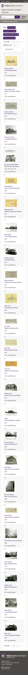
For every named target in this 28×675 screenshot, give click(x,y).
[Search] (17, 17)
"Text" (11, 27)
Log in (25, 1)
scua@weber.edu (7, 667)
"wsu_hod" (9, 31)
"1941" (10, 34)
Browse (8, 1)
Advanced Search (23, 17)
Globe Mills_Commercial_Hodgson (13, 540)
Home (3, 1)
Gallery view (8, 45)
